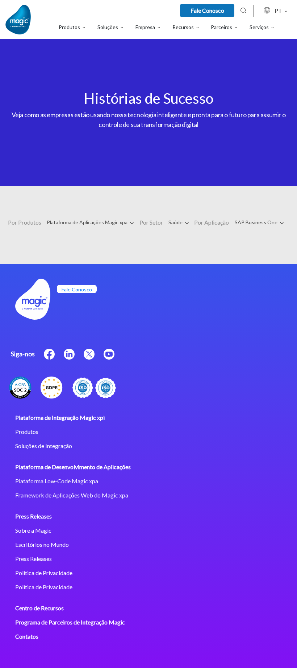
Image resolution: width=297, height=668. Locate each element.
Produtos (26, 431)
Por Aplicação (211, 222)
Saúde (176, 222)
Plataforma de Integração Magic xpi (60, 417)
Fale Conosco (207, 10)
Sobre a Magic (33, 530)
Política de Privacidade (43, 572)
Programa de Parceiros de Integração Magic (70, 622)
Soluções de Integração (43, 445)
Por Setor (151, 222)
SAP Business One (257, 222)
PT (279, 10)
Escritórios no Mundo (42, 544)
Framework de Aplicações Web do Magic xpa (71, 495)
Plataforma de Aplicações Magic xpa (88, 222)
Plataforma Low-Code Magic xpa (56, 481)
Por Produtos (24, 222)
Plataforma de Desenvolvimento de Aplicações (73, 466)
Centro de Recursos (39, 608)
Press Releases (33, 516)
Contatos (26, 636)
